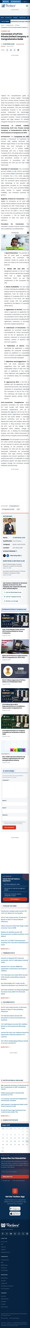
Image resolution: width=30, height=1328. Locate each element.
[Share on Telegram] (18, 50)
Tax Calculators (5, 1288)
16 (27, 1138)
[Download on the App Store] (15, 1213)
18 (7, 1141)
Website (5, 815)
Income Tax (8, 17)
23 (27, 1141)
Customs (3, 1247)
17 (3, 1141)
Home (2, 17)
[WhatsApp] (23, 1233)
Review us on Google (12, 601)
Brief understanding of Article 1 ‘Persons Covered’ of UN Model (12, 565)
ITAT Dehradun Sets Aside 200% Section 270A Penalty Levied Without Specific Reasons (14, 977)
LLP (15, 171)
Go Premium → (15, 899)
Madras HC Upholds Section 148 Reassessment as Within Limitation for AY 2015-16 (15, 934)
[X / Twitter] (6, 1233)
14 (19, 1138)
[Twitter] (4, 555)
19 (11, 1141)
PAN (12, 412)
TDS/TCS (3, 1249)
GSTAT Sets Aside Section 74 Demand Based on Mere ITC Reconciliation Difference (13, 920)
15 (23, 1138)
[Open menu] (27, 5)
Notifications (4, 1278)
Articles (17, 25)
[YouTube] (10, 1233)
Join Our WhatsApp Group (13, 592)
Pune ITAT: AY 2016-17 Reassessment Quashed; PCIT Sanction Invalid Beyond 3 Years (14, 943)
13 (15, 1138)
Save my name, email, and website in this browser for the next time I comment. (14, 822)
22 (23, 1141)
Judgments (4, 1283)
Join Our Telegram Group (13, 596)
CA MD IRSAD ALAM (8, 44)
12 (11, 1138)
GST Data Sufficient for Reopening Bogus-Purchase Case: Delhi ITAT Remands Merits (15, 992)
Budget (16, 17)
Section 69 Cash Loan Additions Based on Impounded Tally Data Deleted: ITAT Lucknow (15, 1035)
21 (19, 1141)
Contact (3, 1304)
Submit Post (16, 1)
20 (15, 1141)
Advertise (3, 1301)
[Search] (28, 18)
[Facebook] (2, 1233)
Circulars (3, 1280)
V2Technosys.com (5, 1315)
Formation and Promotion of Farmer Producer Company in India (14, 572)
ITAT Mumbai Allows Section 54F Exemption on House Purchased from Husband (13, 1018)
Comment (5, 780)
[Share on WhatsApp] (14, 50)
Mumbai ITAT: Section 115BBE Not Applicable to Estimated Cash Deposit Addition (14, 969)
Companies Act (14, 506)
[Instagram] (19, 1233)
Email (4, 808)
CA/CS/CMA (4, 1270)
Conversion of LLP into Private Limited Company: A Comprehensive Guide (14, 37)
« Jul (2, 1151)
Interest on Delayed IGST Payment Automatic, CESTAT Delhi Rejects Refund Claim (14, 960)
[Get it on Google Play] (15, 1209)
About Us (3, 1296)
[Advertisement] (15, 76)
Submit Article (4, 1299)
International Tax (5, 1252)
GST (2, 1244)
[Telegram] (27, 1233)
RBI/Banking (4, 1265)
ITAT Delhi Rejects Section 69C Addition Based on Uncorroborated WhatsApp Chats (14, 1026)
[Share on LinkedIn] (10, 50)
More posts (5, 949)
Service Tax (23, 17)
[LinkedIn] (7, 555)
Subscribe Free (7, 1176)
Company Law (9, 25)
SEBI (2, 1262)
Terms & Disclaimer (14, 1318)
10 (3, 1138)
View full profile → (16, 555)
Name (4, 800)
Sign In (25, 1)
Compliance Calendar (7, 1286)
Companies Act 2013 (8, 509)
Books (6, 1)
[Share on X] (7, 50)
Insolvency (4, 1268)
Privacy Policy (4, 1318)
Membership (4, 1307)
